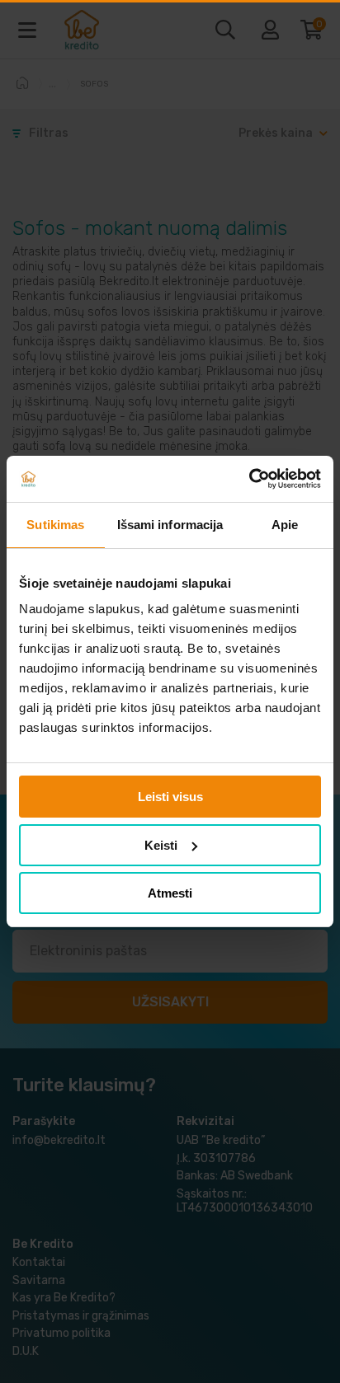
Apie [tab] (285, 525)
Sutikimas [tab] (55, 525)
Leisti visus (170, 797)
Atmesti (170, 893)
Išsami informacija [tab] (170, 525)
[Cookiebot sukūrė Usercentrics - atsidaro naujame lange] (249, 479)
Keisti (160, 845)
